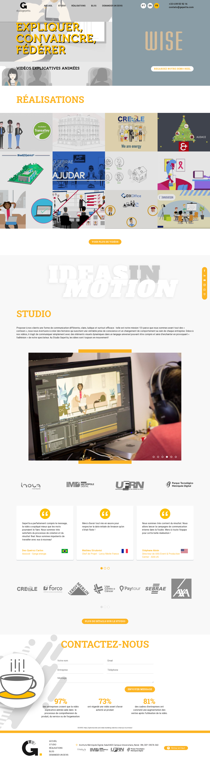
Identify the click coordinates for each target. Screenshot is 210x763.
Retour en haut (178, 748)
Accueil (48, 6)
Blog (93, 6)
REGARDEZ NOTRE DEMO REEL (172, 68)
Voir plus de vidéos (105, 241)
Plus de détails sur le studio (105, 621)
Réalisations (78, 6)
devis (112, 6)
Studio (62, 6)
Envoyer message (140, 689)
